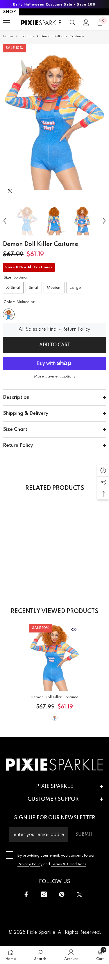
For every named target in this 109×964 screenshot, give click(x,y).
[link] (28, 574)
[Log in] (86, 23)
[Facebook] (26, 894)
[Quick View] (73, 629)
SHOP (9, 12)
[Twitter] (79, 894)
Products (26, 36)
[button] (4, 221)
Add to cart (54, 345)
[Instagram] (44, 894)
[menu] (6, 22)
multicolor (55, 718)
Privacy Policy (29, 864)
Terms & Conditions (68, 864)
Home (8, 36)
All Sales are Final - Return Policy (54, 329)
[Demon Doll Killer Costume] (54, 657)
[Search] (72, 22)
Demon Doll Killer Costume (54, 697)
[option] (54, 121)
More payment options (54, 376)
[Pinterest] (61, 894)
